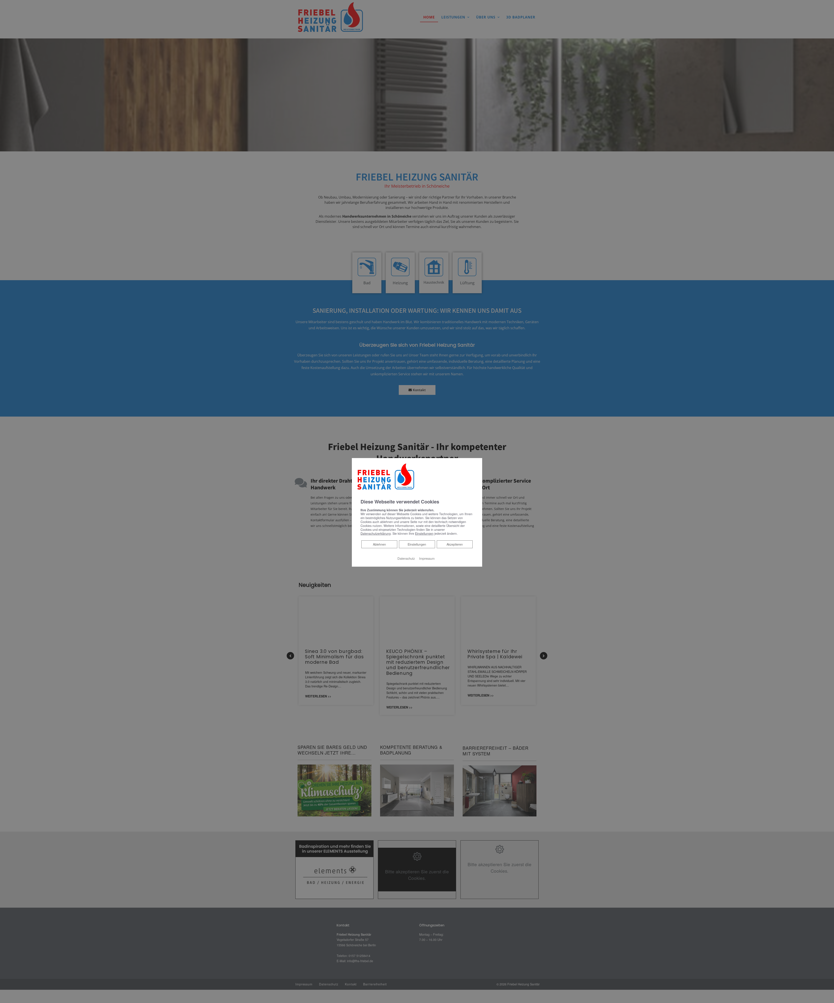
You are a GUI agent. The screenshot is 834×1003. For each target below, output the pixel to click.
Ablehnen (379, 544)
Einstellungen (417, 544)
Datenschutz (406, 558)
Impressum (427, 558)
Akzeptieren (455, 544)
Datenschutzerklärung (376, 533)
